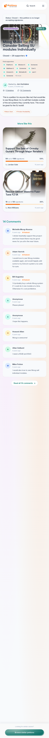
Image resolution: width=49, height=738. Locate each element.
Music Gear (8, 112)
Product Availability (23, 112)
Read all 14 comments (24, 383)
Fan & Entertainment (11, 28)
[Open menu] (43, 5)
